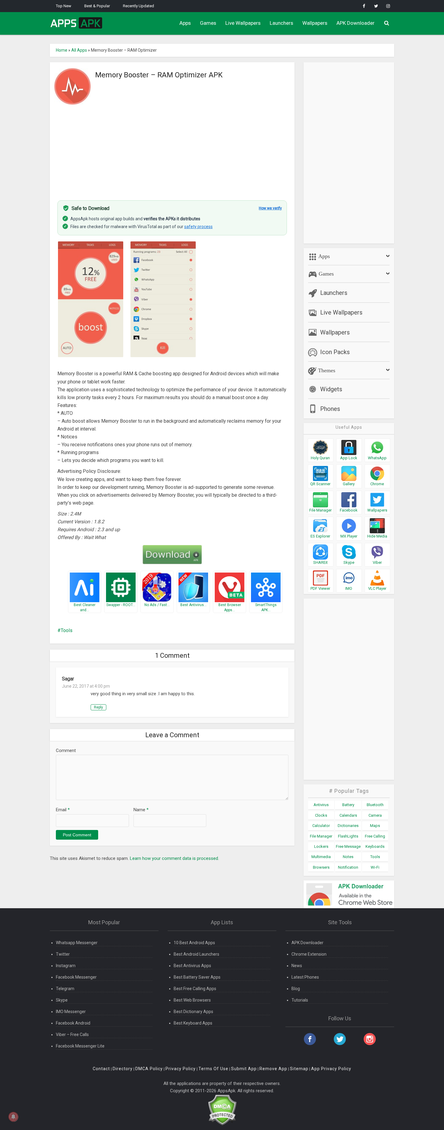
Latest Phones (305, 977)
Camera (375, 815)
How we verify (270, 208)
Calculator (321, 825)
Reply (98, 707)
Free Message (348, 846)
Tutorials (299, 1000)
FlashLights (348, 836)
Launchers (281, 23)
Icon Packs (335, 352)
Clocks (321, 815)
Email (63, 809)
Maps (375, 825)
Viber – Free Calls (72, 1034)
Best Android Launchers (196, 954)
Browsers (321, 867)
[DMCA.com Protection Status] (222, 1109)
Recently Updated (138, 6)
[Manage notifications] (13, 1117)
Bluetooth (375, 804)
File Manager (321, 836)
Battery (348, 804)
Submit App (244, 1068)
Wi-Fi (375, 867)
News (296, 965)
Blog (295, 988)
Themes (326, 370)
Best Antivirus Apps (192, 965)
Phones (330, 408)
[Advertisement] (172, 149)
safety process (198, 226)
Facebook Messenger (76, 977)
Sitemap (299, 1068)
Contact (101, 1068)
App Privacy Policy (331, 1068)
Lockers (321, 846)
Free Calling (375, 836)
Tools (66, 630)
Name (141, 809)
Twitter (63, 954)
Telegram (65, 988)
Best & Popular (97, 6)
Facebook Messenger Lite (80, 1046)
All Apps (79, 50)
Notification (348, 867)
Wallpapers (314, 23)
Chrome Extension (309, 954)
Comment (66, 750)
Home (61, 50)
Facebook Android (73, 1023)
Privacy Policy (181, 1068)
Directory (123, 1068)
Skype (62, 1000)
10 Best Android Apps (194, 942)
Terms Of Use (213, 1068)
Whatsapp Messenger (77, 942)
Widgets (331, 389)
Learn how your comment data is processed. (174, 858)
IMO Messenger (71, 1011)
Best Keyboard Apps (193, 1023)
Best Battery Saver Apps (197, 977)
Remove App (273, 1068)
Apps (185, 23)
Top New (63, 6)
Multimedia (321, 856)
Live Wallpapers (243, 23)
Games (208, 23)
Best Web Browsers (192, 1000)
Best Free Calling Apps (195, 988)
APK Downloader (355, 23)
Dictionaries (348, 825)
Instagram (66, 965)
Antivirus (321, 804)
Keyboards (374, 846)
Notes (348, 856)
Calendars (348, 815)
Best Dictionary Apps (193, 1011)
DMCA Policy (149, 1068)
